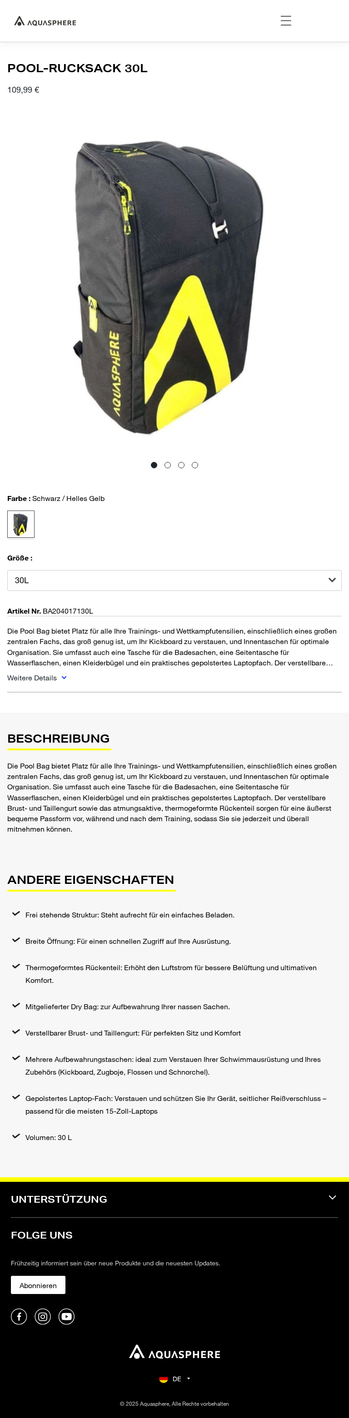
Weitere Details (33, 677)
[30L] (174, 580)
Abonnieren (38, 1285)
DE (177, 1379)
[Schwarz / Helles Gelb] (21, 524)
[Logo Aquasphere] (45, 21)
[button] (154, 465)
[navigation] (174, 1205)
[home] (174, 1353)
